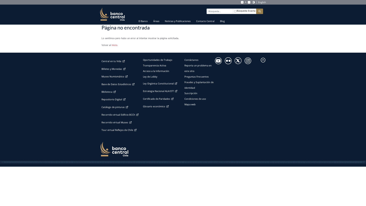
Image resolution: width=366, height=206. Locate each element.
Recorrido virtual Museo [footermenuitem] (115, 122)
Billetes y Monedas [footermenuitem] (112, 69)
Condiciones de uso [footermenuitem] (195, 98)
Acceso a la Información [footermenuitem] (156, 71)
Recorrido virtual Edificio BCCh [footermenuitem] (118, 114)
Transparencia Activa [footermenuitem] (154, 65)
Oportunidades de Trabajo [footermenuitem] (157, 60)
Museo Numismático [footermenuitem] (113, 76)
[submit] (259, 11)
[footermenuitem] (217, 60)
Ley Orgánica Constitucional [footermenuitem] (158, 83)
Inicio (114, 45)
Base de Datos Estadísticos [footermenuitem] (116, 84)
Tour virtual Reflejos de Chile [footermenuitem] (117, 130)
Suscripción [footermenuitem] (190, 93)
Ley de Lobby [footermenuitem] (150, 76)
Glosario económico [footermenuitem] (154, 106)
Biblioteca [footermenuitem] (107, 91)
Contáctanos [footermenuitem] (191, 60)
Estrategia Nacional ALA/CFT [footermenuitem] (158, 91)
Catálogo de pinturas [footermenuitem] (113, 107)
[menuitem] (143, 19)
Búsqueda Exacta (246, 10)
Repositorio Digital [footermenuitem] (112, 99)
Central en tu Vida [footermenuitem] (111, 61)
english (262, 2)
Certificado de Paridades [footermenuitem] (156, 98)
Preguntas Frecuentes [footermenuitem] (196, 76)
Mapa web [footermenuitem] (190, 104)
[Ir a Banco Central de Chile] (112, 14)
